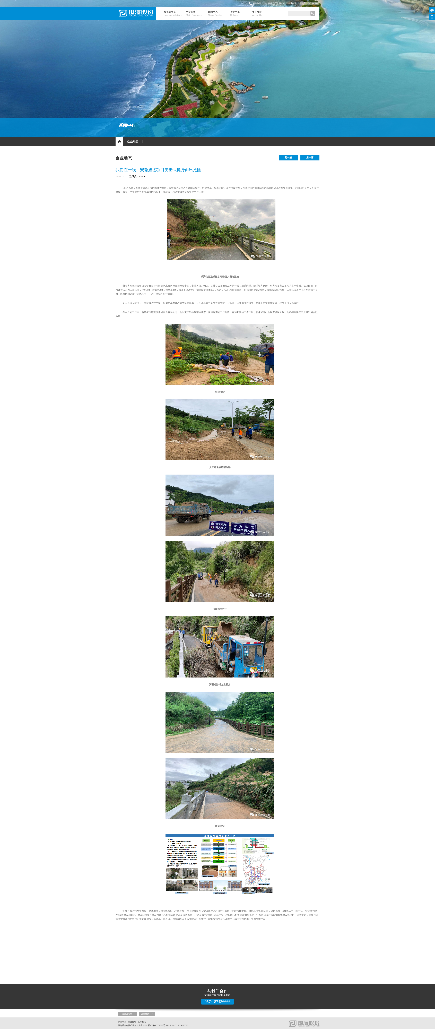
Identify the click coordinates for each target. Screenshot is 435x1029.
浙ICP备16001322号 (156, 1025)
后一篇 (310, 157)
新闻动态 (122, 1022)
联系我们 (142, 1022)
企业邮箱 (292, 3)
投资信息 (132, 1022)
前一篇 (288, 157)
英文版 (282, 3)
